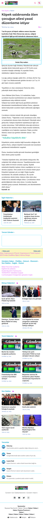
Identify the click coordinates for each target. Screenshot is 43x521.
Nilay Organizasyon (6, 253)
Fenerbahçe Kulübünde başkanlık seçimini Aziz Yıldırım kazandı (11, 217)
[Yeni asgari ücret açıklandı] (11, 420)
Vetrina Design (25, 255)
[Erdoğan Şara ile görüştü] (31, 291)
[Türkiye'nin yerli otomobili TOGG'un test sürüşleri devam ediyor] (31, 344)
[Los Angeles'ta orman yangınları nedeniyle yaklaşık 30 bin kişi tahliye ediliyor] (31, 312)
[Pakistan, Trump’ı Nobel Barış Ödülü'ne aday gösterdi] (11, 312)
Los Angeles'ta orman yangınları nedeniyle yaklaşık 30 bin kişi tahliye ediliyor (30, 323)
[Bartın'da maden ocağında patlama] (11, 344)
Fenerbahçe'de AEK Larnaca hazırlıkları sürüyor (9, 377)
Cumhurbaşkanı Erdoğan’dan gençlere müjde (17, 275)
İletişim (23, 517)
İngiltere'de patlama (8, 269)
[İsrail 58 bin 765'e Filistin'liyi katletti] (11, 291)
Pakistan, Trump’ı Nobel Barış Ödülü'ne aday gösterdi (10, 321)
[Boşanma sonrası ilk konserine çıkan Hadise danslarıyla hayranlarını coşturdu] (31, 367)
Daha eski (37, 251)
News (25, 508)
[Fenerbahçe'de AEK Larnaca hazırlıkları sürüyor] (11, 367)
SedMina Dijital (14, 255)
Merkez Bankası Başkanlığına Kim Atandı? (28, 430)
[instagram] (28, 497)
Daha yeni (6, 251)
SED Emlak (4, 255)
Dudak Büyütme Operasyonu (11, 271)
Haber (12, 10)
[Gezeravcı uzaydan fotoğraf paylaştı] (11, 399)
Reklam (33, 517)
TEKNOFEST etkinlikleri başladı (12, 273)
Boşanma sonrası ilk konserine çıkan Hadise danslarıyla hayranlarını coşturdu (31, 378)
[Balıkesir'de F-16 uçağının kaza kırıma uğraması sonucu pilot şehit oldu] (31, 206)
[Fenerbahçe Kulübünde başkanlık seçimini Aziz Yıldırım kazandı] (11, 206)
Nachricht (14, 508)
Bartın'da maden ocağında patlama (9, 353)
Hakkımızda (13, 517)
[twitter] (24, 497)
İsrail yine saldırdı (29, 407)
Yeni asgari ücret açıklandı (8, 429)
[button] (2, 3)
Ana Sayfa (5, 10)
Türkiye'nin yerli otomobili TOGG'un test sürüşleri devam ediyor (31, 354)
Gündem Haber (32, 493)
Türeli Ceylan (34, 253)
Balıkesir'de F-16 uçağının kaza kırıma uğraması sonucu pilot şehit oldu (32, 217)
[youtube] (19, 497)
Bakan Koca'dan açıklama (10, 267)
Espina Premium (23, 510)
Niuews (7, 508)
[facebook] (14, 497)
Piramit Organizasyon (22, 253)
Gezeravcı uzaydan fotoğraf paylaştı (9, 408)
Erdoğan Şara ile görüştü (31, 299)
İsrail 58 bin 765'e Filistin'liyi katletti (8, 300)
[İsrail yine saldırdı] (31, 399)
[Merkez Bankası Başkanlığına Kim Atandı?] (31, 420)
